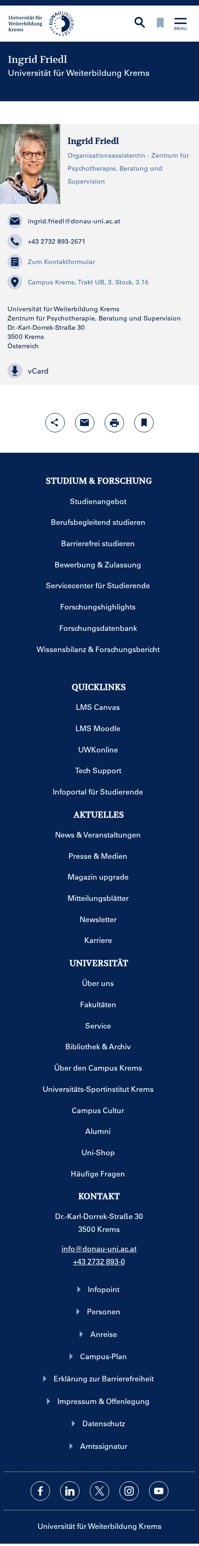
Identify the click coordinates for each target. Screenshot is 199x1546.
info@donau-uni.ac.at (99, 1248)
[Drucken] (114, 422)
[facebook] (40, 1491)
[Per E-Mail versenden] (84, 422)
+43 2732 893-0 (99, 1261)
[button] (99, 370)
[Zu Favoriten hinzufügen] (144, 422)
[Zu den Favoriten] (160, 23)
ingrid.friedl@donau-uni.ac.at (74, 221)
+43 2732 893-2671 (57, 241)
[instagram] (129, 1491)
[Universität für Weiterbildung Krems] (44, 22)
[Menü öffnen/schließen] (180, 24)
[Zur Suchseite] (140, 23)
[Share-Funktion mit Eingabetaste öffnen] (55, 422)
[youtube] (158, 1491)
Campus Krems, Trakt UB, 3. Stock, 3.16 (88, 282)
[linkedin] (70, 1491)
